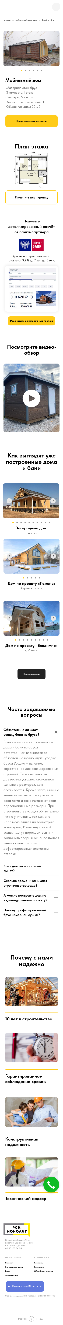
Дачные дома (11, 1275)
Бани (7, 1271)
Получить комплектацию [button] (31, 121)
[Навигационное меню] (56, 7)
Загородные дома (14, 1267)
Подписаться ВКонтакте (26, 1286)
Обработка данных (43, 1271)
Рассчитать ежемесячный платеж (31, 320)
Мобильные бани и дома (26, 20)
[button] (31, 398)
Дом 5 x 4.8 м (48, 20)
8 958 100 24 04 (13, 1248)
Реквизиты (39, 1267)
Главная (7, 20)
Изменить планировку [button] (31, 197)
